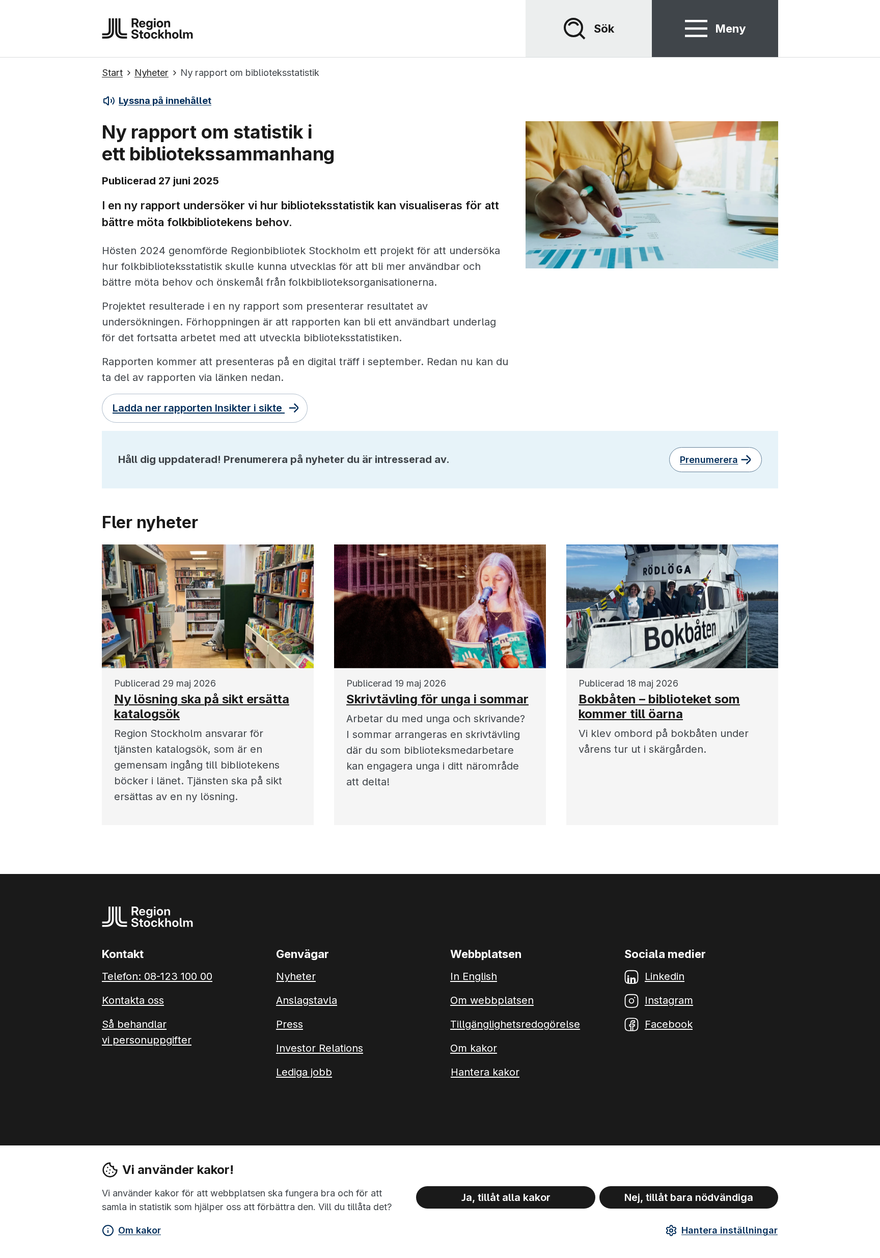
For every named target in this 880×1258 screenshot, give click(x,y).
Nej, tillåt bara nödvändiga (688, 1197)
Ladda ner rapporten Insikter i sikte (199, 408)
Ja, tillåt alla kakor (506, 1197)
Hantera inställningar (729, 1230)
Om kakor (139, 1230)
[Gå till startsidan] (147, 28)
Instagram (669, 1000)
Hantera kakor (485, 1072)
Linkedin (664, 976)
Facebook (669, 1024)
